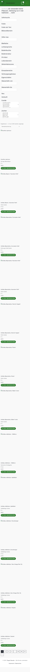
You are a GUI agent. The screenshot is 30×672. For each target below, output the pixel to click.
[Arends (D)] (9, 113)
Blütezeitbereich (7, 31)
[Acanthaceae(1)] (9, 102)
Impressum (11, 663)
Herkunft (4, 97)
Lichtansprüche (7, 47)
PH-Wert (4, 57)
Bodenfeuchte (6, 50)
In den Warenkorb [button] (8, 168)
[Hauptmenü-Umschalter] (26, 3)
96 (21, 651)
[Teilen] (12, 668)
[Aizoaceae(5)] (9, 106)
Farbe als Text (6, 27)
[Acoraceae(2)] (9, 104)
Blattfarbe (5, 43)
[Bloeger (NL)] (9, 116)
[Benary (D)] (9, 114)
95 (18, 651)
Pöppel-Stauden (11, 660)
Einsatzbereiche (7, 70)
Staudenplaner (10, 3)
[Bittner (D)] (9, 115)
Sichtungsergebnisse (9, 74)
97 (25, 651)
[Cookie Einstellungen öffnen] (3, 670)
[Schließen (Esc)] (18, 668)
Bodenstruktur (6, 54)
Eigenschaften (6, 77)
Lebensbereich (7, 61)
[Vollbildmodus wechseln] (7, 668)
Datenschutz (18, 663)
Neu (3, 93)
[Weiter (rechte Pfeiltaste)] (7, 671)
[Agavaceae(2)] (9, 105)
